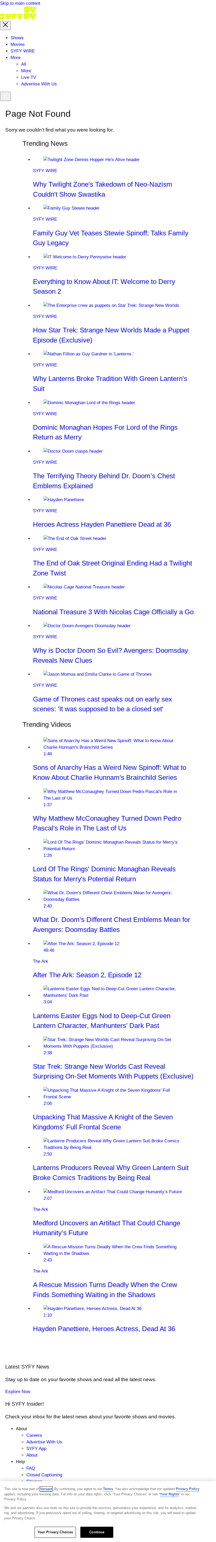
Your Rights (169, 1494)
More (26, 70)
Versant (46, 1489)
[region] (108, 1511)
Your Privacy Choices (55, 1532)
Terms (108, 1489)
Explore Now (17, 1391)
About (32, 1455)
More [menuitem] (16, 57)
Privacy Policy (187, 1489)
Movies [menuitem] (18, 44)
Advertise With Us (44, 1441)
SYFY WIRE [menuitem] (23, 51)
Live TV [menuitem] (28, 77)
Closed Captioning (44, 1474)
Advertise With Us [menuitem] (39, 83)
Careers (34, 1435)
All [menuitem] (23, 64)
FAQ (30, 1468)
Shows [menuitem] (17, 37)
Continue (96, 1532)
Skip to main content (20, 3)
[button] (5, 25)
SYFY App (36, 1448)
